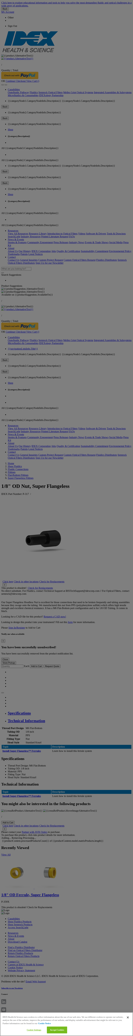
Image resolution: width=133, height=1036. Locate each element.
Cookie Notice (44, 1023)
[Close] (127, 1017)
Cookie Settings (34, 1030)
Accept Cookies (57, 1030)
